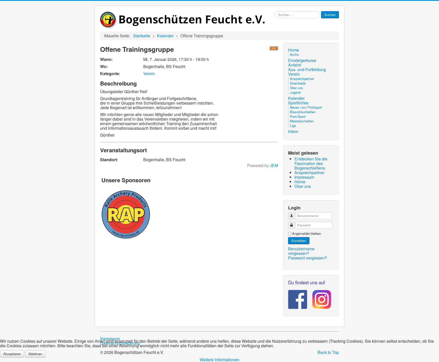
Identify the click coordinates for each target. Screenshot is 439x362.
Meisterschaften (301, 121)
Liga (293, 125)
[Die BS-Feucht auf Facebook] (297, 298)
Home (293, 50)
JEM (274, 165)
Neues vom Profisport (306, 107)
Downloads (298, 83)
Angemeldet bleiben (306, 233)
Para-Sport (298, 116)
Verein (149, 73)
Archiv (294, 54)
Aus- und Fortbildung (307, 69)
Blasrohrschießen (303, 111)
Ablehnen (35, 353)
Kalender (296, 98)
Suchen (330, 14)
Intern (293, 131)
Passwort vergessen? (307, 258)
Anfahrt (294, 65)
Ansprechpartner (302, 78)
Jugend (295, 92)
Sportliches (298, 103)
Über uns (296, 87)
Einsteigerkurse (302, 60)
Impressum (110, 338)
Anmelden (298, 240)
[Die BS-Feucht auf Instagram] (319, 298)
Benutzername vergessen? (301, 251)
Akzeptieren (12, 353)
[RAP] (126, 213)
